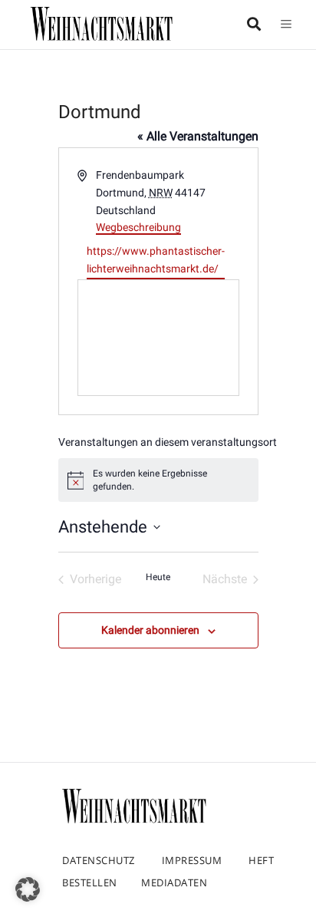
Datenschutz (98, 860)
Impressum (192, 860)
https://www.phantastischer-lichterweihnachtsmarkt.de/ (156, 260)
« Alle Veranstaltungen (197, 136)
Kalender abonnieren (150, 630)
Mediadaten (174, 882)
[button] (27, 889)
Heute (158, 577)
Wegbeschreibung (138, 227)
